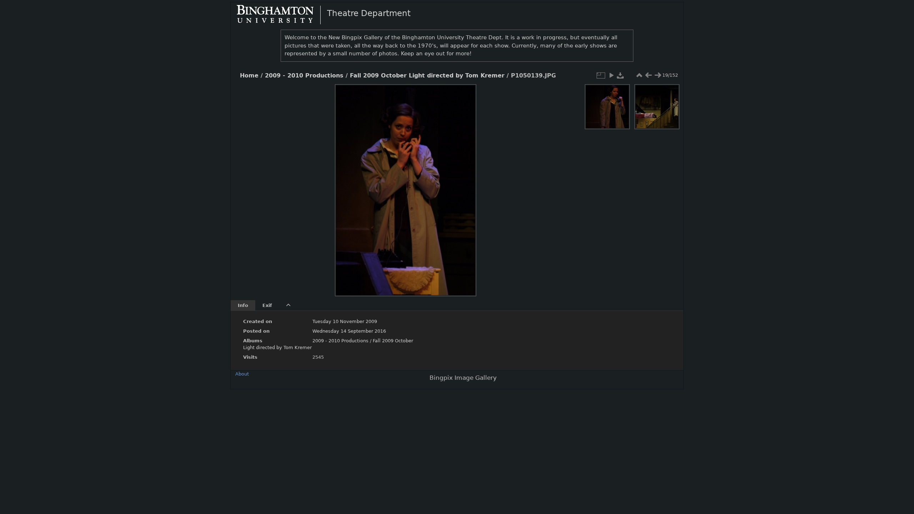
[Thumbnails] (639, 75)
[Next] (465, 185)
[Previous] (346, 185)
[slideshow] (611, 75)
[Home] (281, 14)
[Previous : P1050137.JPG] (648, 75)
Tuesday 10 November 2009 (344, 321)
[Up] (402, 95)
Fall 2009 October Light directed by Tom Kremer (427, 75)
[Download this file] (620, 75)
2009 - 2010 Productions (304, 75)
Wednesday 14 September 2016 (349, 331)
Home (249, 75)
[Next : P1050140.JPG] (657, 75)
